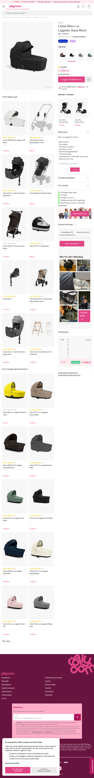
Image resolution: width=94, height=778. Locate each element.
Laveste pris (76, 362)
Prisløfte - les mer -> (68, 198)
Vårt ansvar (48, 695)
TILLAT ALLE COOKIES (18, 770)
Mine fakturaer (6, 684)
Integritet (48, 688)
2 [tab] (25, 92)
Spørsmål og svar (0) (84, 232)
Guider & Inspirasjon (8, 688)
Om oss (4, 698)
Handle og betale (50, 684)
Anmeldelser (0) (67, 232)
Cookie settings (7, 691)
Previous (4, 56)
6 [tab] (34, 92)
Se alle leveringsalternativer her (69, 375)
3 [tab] (27, 92)
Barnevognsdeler (17, 17)
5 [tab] (32, 92)
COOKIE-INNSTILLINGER (44, 770)
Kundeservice (6, 677)
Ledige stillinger (7, 695)
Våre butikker (49, 691)
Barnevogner (7, 17)
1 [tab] (23, 92)
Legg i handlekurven (71, 79)
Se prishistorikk (63, 74)
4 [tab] (29, 92)
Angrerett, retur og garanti (53, 677)
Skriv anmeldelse (72, 243)
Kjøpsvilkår (5, 681)
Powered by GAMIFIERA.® (67, 324)
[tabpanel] (28, 56)
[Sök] (4, 13)
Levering (48, 681)
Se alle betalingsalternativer (68, 373)
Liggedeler (28, 17)
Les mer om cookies (12, 763)
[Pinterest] (60, 768)
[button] (3, 6)
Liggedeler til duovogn (40, 17)
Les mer (74, 169)
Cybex (60, 23)
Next (51, 56)
